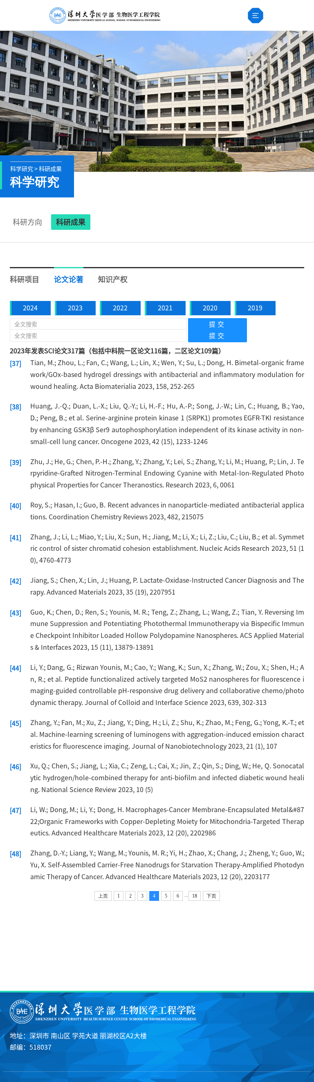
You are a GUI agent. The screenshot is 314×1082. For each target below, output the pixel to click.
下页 (211, 896)
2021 (165, 308)
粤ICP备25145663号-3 (157, 1077)
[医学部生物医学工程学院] (104, 15)
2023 (75, 308)
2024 (30, 308)
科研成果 (70, 222)
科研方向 (27, 222)
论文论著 (68, 279)
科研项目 (24, 279)
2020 (210, 308)
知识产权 (113, 279)
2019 (255, 308)
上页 (103, 896)
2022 (120, 308)
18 (194, 896)
